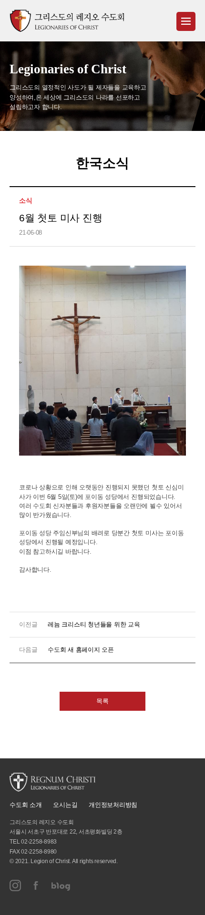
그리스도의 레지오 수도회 (67, 21)
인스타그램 (15, 885)
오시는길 (65, 804)
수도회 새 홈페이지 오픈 (81, 649)
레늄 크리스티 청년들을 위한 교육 (94, 624)
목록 (102, 701)
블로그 (61, 885)
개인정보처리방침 (113, 804)
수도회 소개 (26, 804)
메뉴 (185, 21)
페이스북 (36, 885)
